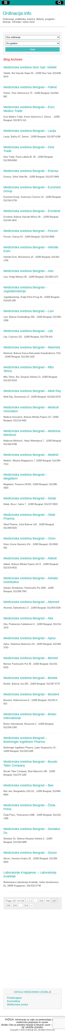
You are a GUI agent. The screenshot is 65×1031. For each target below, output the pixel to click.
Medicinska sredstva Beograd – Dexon (30, 852)
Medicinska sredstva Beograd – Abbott (30, 558)
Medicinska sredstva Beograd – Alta (28, 618)
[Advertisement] (32, 949)
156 (48, 900)
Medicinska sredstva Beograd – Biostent (31, 694)
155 (41, 900)
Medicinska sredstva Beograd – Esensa (30, 171)
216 (26, 905)
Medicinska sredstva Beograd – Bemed (30, 658)
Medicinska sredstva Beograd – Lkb (28, 331)
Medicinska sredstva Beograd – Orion (29, 538)
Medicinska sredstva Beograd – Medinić (31, 454)
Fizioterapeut (14, 997)
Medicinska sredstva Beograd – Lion (28, 311)
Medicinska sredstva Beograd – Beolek (30, 678)
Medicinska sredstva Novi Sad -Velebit (30, 67)
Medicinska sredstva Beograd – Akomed (31, 602)
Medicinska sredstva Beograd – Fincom (30, 231)
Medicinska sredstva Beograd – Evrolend (31, 211)
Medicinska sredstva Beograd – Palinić (30, 87)
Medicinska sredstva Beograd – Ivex (28, 271)
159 (15, 905)
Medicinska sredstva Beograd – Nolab (29, 498)
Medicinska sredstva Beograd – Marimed (31, 347)
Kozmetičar (13, 1001)
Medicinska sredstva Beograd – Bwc (28, 785)
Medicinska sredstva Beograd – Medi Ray (32, 391)
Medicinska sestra (17, 1004)
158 (8, 905)
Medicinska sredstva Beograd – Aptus (29, 638)
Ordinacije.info (17, 13)
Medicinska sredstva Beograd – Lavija (29, 131)
